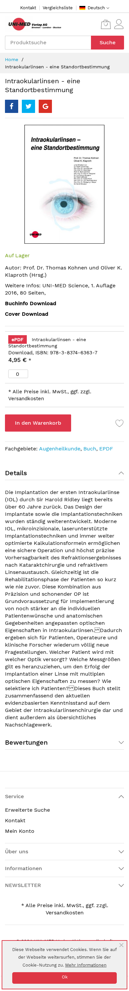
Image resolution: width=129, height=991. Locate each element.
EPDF (106, 448)
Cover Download (26, 314)
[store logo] (33, 24)
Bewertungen (26, 742)
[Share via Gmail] (45, 106)
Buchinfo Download (30, 303)
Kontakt (28, 7)
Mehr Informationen (86, 965)
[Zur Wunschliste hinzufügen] (119, 423)
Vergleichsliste (58, 7)
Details (16, 473)
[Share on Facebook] (11, 106)
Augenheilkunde (59, 448)
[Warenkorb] (106, 24)
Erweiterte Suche (27, 810)
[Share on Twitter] (28, 106)
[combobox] (48, 43)
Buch (89, 448)
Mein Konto (19, 831)
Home (11, 59)
